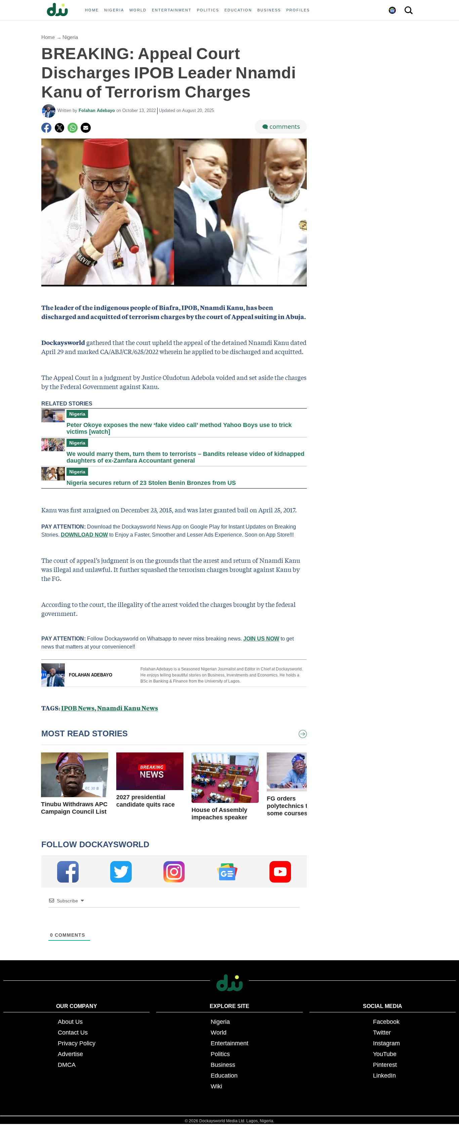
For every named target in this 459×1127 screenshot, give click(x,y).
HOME (92, 10)
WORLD (138, 10)
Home (48, 37)
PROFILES (298, 10)
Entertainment (229, 1043)
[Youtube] (280, 872)
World (218, 1032)
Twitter (382, 1032)
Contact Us (73, 1032)
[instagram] (174, 872)
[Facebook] (46, 128)
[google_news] (227, 872)
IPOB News (77, 708)
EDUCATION (238, 10)
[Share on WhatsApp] (73, 128)
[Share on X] (59, 128)
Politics (220, 1054)
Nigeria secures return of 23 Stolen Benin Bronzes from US (151, 482)
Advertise (70, 1054)
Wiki (216, 1086)
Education (224, 1075)
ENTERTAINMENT (172, 10)
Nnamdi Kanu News (127, 708)
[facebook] (68, 872)
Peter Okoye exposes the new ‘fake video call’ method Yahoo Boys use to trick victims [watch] (179, 428)
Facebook (386, 1021)
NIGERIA (114, 10)
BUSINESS (269, 10)
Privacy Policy (76, 1043)
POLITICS (208, 10)
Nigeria (70, 37)
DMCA (67, 1064)
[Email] (86, 128)
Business (223, 1064)
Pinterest (385, 1064)
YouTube (385, 1054)
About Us (70, 1021)
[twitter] (121, 872)
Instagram (386, 1043)
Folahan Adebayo (97, 110)
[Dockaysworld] (59, 10)
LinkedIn (384, 1075)
